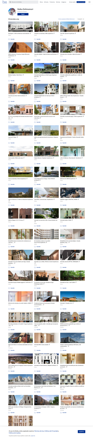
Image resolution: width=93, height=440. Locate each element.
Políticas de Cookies (15, 433)
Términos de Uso (39, 431)
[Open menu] (89, 2)
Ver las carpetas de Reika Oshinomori (66, 19)
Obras (41, 2)
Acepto (81, 432)
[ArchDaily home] (4, 2)
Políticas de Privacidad (51, 431)
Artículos (46, 2)
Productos (52, 2)
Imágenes (63, 2)
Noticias (58, 2)
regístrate (33, 436)
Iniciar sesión (72, 2)
